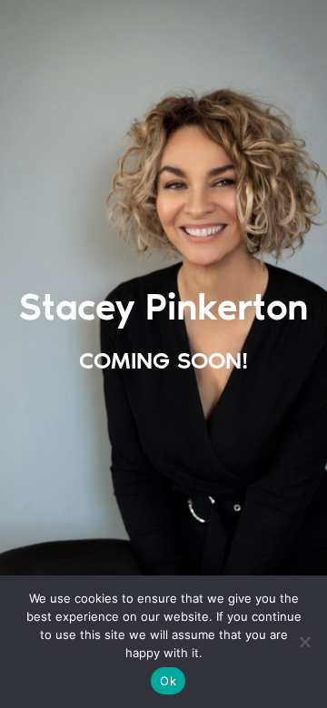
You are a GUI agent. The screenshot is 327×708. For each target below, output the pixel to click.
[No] (304, 642)
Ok (168, 681)
